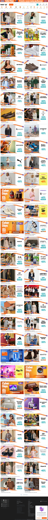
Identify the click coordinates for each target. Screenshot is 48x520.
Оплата (29, 509)
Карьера (18, 503)
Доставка (29, 510)
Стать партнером (31, 2)
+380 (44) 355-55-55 (19, 507)
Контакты (29, 512)
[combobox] (25, 4)
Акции (29, 508)
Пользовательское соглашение (30, 519)
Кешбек (29, 504)
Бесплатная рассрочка (31, 506)
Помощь (43, 2)
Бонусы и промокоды (30, 507)
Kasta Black (29, 503)
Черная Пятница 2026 (44, 501)
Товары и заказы (30, 502)
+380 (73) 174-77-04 (19, 509)
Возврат (29, 511)
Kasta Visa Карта (30, 505)
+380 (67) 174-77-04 (19, 508)
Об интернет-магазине (19, 502)
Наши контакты (19, 501)
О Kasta (29, 501)
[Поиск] (37, 4)
